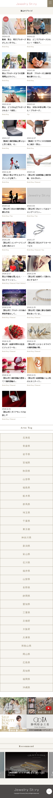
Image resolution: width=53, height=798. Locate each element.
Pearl (18, 283)
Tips (28, 114)
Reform (23, 283)
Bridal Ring (5, 47)
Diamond (37, 182)
